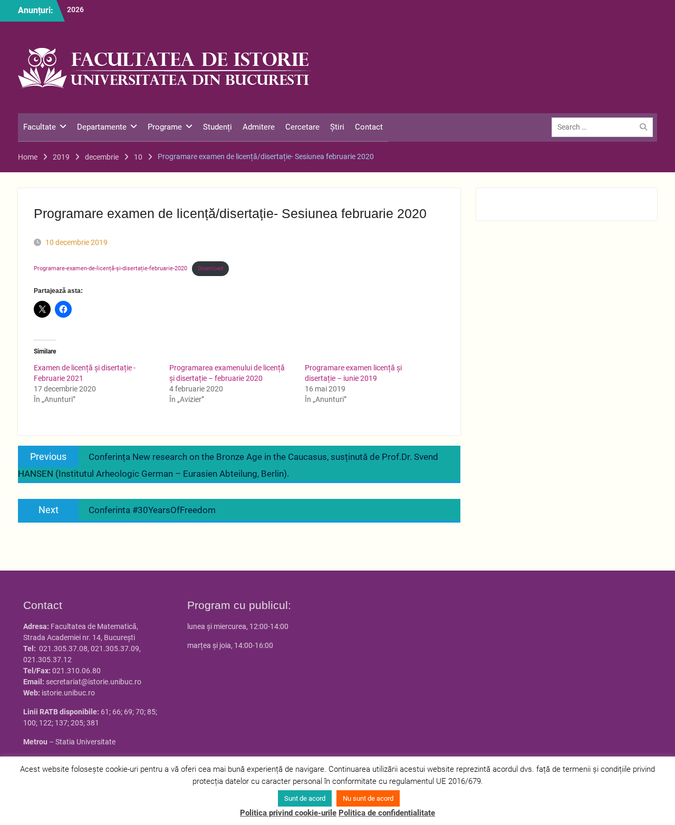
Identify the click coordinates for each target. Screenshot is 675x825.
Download (210, 268)
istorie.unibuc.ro (68, 693)
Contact (369, 127)
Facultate (39, 127)
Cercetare (302, 127)
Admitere (259, 127)
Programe (165, 127)
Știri (337, 127)
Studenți (217, 127)
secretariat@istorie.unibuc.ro (93, 681)
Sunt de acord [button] (304, 798)
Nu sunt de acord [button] (368, 798)
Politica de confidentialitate (387, 813)
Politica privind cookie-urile (288, 813)
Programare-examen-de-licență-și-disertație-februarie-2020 (110, 268)
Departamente (102, 127)
